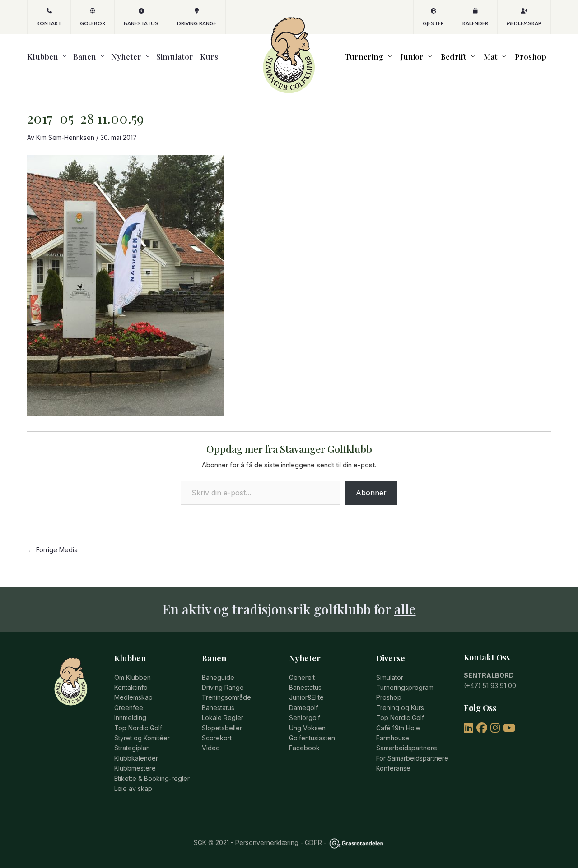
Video (211, 748)
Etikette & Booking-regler (152, 778)
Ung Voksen (307, 728)
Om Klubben (132, 677)
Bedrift (453, 56)
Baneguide (218, 677)
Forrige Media (53, 550)
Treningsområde (226, 697)
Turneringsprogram (405, 687)
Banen (84, 56)
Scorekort (217, 738)
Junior (412, 56)
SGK (200, 842)
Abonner (371, 492)
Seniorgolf (304, 717)
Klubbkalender (136, 758)
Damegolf (303, 707)
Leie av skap (133, 788)
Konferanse (393, 768)
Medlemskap (524, 23)
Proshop (530, 56)
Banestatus (141, 23)
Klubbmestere (135, 768)
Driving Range (196, 23)
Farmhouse (392, 738)
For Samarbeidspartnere (412, 758)
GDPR (313, 842)
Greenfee (128, 707)
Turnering (364, 56)
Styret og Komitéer (142, 738)
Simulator (174, 56)
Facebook (304, 748)
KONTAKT (49, 23)
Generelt (302, 677)
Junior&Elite (306, 697)
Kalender (475, 23)
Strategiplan (132, 748)
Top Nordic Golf (138, 728)
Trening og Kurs (400, 707)
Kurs (209, 56)
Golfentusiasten (312, 738)
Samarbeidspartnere (406, 748)
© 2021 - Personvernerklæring (252, 842)
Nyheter (126, 56)
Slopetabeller (222, 728)
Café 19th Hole (398, 728)
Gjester (433, 23)
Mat (491, 56)
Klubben (42, 56)
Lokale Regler (222, 717)
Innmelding (130, 717)
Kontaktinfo (131, 687)
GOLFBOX (92, 23)
